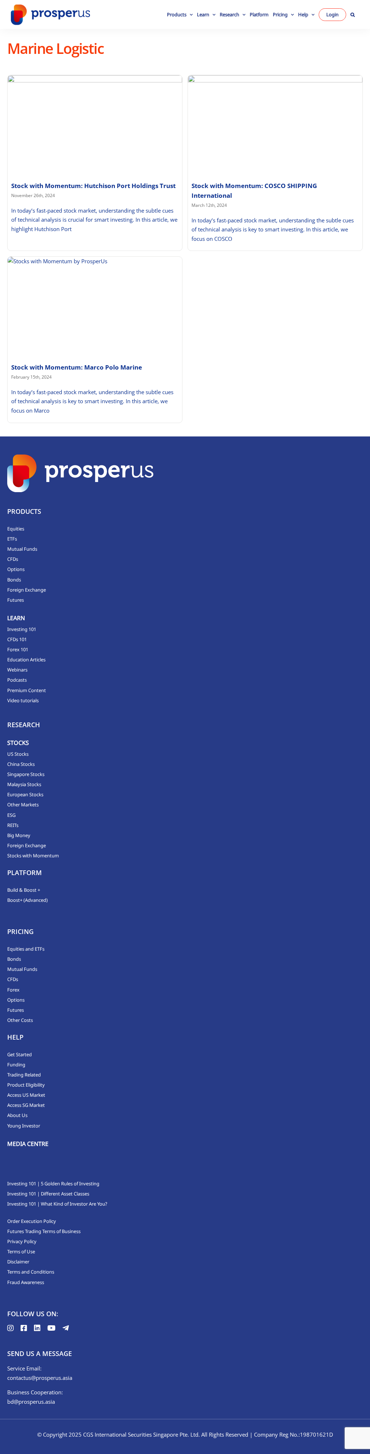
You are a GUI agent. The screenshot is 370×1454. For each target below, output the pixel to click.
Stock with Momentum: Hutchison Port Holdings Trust (93, 186)
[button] (352, 14)
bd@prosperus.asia (31, 1401)
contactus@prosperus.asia (39, 1377)
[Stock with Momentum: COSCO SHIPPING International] (275, 124)
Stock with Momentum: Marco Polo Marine (76, 367)
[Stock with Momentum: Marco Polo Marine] (95, 306)
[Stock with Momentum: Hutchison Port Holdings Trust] (95, 124)
